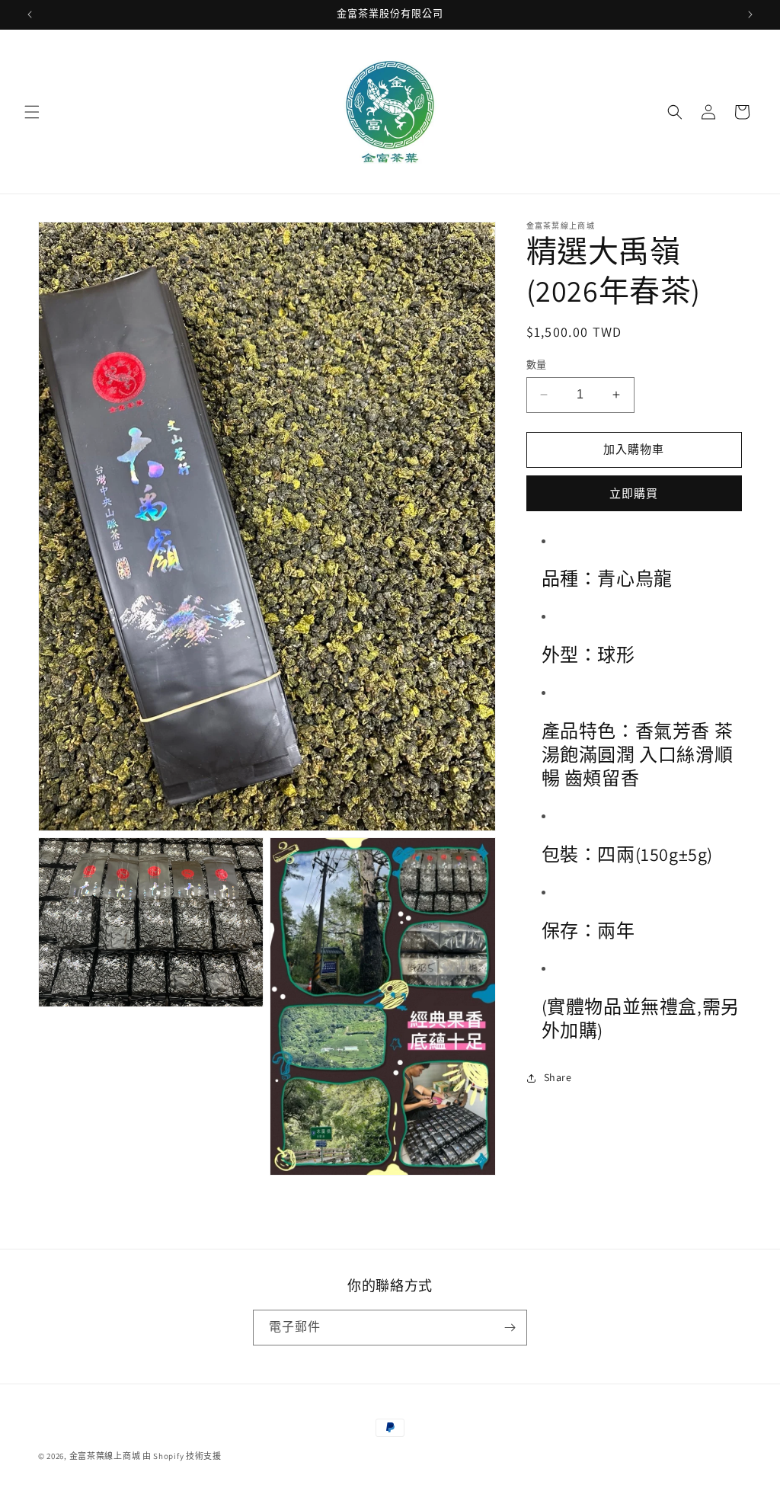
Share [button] (558, 1077)
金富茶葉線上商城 (105, 1456)
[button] (32, 112)
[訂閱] (509, 1327)
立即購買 (633, 493)
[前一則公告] (29, 14)
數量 (536, 364)
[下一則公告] (750, 14)
